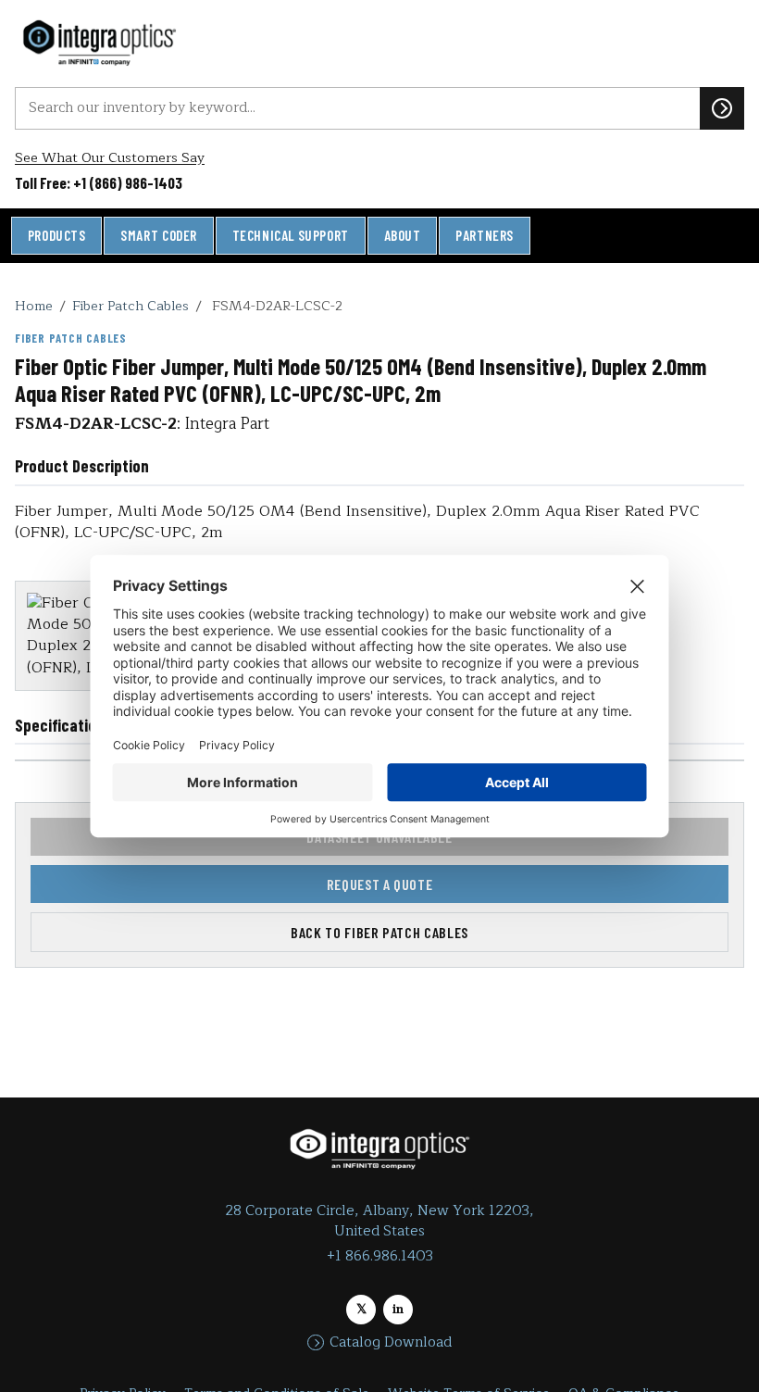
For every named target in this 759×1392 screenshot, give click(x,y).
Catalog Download (391, 1343)
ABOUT (402, 235)
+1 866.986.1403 (380, 1256)
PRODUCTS (57, 235)
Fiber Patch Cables (130, 306)
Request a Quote (380, 884)
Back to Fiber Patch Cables (379, 932)
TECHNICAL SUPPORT (290, 235)
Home (34, 306)
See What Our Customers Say (110, 158)
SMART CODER (158, 235)
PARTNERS (484, 235)
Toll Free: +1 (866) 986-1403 (98, 182)
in (398, 1309)
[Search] (722, 108)
